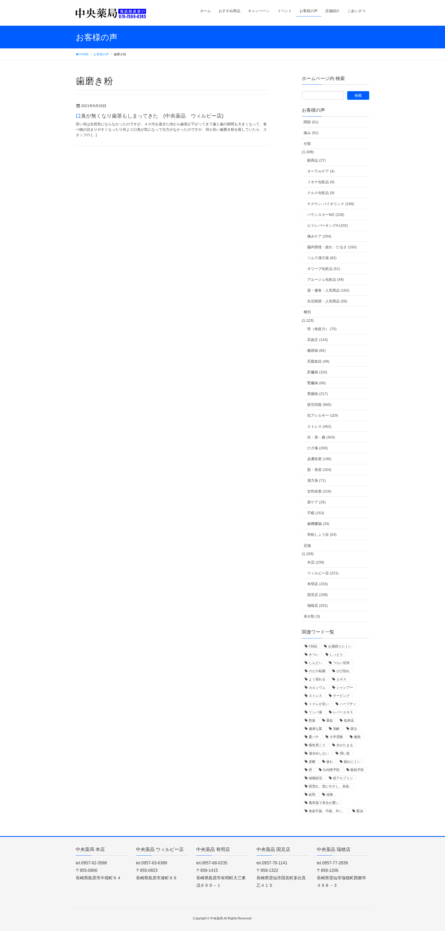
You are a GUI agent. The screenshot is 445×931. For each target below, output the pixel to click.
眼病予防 (357, 770)
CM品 (313, 646)
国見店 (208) (317, 595)
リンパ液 (315, 712)
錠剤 (312, 794)
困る (353, 729)
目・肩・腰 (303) (321, 437)
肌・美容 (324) (319, 470)
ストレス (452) (319, 426)
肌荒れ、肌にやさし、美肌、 (330, 786)
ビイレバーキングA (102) (327, 225)
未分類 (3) (312, 616)
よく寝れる (317, 679)
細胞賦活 (315, 778)
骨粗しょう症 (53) (322, 534)
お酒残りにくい (340, 646)
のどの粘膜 (317, 671)
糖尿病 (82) (316, 350)
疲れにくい (352, 761)
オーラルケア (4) (321, 171)
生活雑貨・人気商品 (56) (327, 301)
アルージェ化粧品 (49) (325, 279)
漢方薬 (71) (316, 480)
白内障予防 (331, 770)
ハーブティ (348, 704)
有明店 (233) (317, 584)
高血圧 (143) (317, 340)
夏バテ (314, 737)
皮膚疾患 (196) (319, 459)
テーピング (341, 696)
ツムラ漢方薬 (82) (322, 258)
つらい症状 (341, 663)
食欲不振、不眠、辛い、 (327, 811)
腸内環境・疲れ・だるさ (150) (332, 247)
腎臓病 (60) (316, 383)
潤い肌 (345, 753)
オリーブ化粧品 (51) (323, 269)
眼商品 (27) (316, 160)
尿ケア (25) (316, 502)
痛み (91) (311, 133)
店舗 (307, 545)
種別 (307, 312)
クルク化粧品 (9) (321, 193)
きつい (314, 654)
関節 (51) (311, 122)
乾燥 (312, 720)
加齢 (336, 729)
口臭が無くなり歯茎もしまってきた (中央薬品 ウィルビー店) (150, 116)
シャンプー (344, 687)
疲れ (329, 761)
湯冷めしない (319, 753)
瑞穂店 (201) (317, 605)
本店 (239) (315, 562)
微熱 (357, 737)
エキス (341, 679)
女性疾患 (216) (319, 491)
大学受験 (336, 737)
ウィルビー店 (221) (323, 573)
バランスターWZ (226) (325, 215)
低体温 (349, 720)
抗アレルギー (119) (322, 415)
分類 (307, 144)
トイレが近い (319, 704)
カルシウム (317, 687)
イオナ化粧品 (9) (321, 182)
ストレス (315, 696)
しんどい (315, 663)
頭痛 (329, 794)
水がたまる (344, 745)
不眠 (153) (315, 513)
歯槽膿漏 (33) (318, 524)
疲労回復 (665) (319, 404)
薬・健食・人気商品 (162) (328, 290)
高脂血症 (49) (318, 361)
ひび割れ (343, 671)
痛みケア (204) (319, 236)
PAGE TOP (430, 898)
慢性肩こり (317, 745)
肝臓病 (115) (317, 372)
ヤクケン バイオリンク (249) (330, 204)
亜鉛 (329, 720)
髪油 (359, 811)
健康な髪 (315, 729)
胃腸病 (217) (317, 394)
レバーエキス (343, 712)
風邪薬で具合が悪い (324, 803)
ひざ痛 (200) (317, 448)
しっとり (336, 654)
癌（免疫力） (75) (322, 329)
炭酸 (312, 761)
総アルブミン (343, 778)
